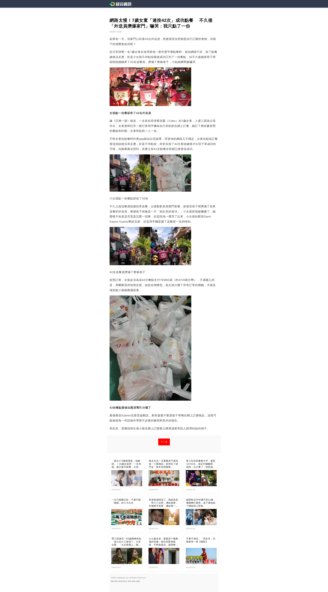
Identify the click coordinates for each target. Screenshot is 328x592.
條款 (130, 581)
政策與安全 (123, 581)
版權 (138, 581)
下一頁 (164, 442)
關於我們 (114, 581)
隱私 (134, 581)
